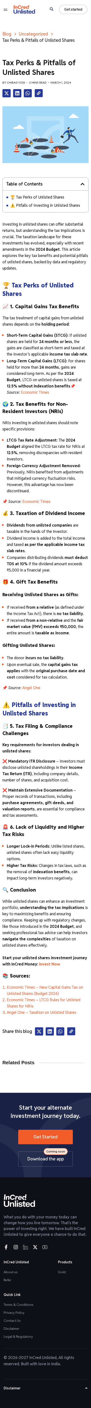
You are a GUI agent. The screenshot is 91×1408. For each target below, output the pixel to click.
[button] (6, 93)
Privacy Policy (14, 1312)
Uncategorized (33, 34)
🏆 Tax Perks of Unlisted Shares (37, 197)
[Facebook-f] (6, 1247)
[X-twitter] (35, 1247)
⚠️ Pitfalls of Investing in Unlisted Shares (45, 205)
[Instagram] (15, 1247)
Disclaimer (11, 1328)
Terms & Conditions (18, 1304)
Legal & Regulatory (18, 1336)
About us (11, 1272)
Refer (7, 1280)
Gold (62, 1272)
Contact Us (12, 1320)
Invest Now (49, 964)
